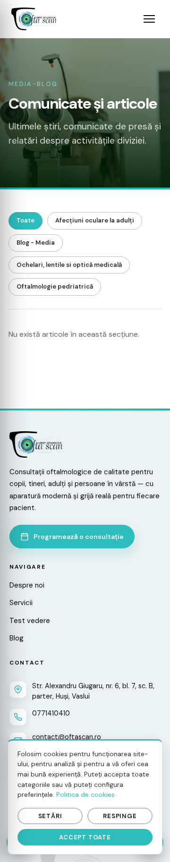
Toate (25, 220)
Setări (50, 816)
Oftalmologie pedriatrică (55, 286)
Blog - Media (36, 243)
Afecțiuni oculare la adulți (94, 220)
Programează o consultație (79, 536)
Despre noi (26, 585)
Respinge (119, 816)
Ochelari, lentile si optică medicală (69, 265)
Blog (16, 638)
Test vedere (29, 620)
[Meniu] (149, 18)
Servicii (21, 602)
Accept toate (84, 837)
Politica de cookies (85, 794)
